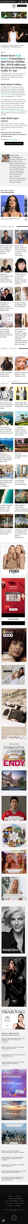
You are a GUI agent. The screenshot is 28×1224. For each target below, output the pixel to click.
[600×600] (14, 754)
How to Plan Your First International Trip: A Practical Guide (6, 405)
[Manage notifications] (3, 1220)
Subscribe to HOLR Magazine (14, 143)
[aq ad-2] (14, 1110)
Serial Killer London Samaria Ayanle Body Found (13, 1047)
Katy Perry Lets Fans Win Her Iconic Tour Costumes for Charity (12, 1159)
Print (10, 1205)
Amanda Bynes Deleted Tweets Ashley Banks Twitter (13, 1062)
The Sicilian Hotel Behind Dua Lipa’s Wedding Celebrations (6, 483)
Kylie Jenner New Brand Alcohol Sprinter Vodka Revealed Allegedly (12, 219)
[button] (26, 353)
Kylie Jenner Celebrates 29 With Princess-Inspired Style (14, 1171)
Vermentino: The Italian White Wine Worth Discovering (21, 404)
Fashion (10, 1196)
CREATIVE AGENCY (9, 1)
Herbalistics (19, 1203)
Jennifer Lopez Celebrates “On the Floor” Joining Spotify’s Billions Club (13, 1179)
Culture (3, 52)
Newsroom (17, 1205)
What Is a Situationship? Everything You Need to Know (13, 1151)
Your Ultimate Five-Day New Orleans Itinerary (21, 482)
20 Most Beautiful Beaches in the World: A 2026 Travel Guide (6, 508)
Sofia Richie (16, 111)
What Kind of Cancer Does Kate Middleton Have (13, 1055)
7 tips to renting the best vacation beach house (6, 532)
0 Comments (5, 1042)
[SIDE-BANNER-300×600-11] (14, 981)
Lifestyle (18, 1196)
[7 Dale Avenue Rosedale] (14, 780)
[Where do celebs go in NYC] (14, 1133)
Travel (22, 1200)
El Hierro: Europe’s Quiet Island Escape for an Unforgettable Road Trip (6, 457)
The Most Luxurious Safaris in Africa (21, 456)
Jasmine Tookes (5, 111)
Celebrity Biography (15, 1198)
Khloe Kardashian (6, 94)
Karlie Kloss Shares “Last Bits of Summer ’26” (13, 1165)
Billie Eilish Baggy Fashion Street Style (21, 374)
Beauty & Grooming (11, 1200)
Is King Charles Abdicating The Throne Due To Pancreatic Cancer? (13, 1040)
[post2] (14, 1083)
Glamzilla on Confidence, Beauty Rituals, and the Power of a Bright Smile (6, 306)
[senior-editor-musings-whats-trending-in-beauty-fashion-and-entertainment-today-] (14, 835)
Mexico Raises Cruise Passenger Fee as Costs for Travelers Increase (6, 430)
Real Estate (9, 1203)
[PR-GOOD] (14, 645)
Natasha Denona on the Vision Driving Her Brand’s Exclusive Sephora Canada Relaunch (21, 279)
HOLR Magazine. (13, 139)
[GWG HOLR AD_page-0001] (14, 714)
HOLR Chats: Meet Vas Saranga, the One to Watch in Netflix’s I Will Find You (6, 249)
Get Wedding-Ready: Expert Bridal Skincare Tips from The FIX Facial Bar (6, 333)
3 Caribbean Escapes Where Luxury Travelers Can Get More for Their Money (21, 431)
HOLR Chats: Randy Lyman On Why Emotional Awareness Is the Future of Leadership (21, 250)
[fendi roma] (14, 559)
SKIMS (16, 96)
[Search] (19, 1)
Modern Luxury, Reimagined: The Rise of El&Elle (21, 304)
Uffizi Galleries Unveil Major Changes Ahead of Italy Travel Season (21, 508)
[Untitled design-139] (13, 930)
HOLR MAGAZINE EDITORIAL (7, 220)
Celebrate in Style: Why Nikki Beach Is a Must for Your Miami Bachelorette (21, 533)
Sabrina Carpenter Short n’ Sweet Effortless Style (6, 374)
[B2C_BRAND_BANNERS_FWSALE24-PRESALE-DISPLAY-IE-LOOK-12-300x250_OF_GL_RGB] (13, 1019)
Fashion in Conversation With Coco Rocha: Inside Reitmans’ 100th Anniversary (6, 278)
